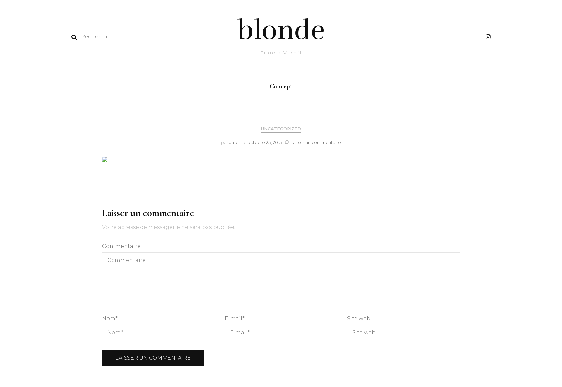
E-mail (235, 318)
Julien (235, 142)
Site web (358, 318)
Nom (110, 318)
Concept (281, 86)
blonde (281, 30)
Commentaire (121, 246)
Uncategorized (281, 128)
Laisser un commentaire (316, 142)
